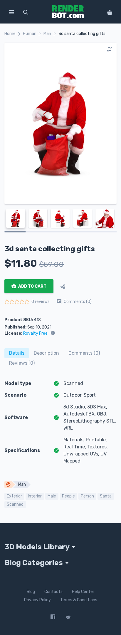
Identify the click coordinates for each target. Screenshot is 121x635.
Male (52, 496)
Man (47, 33)
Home (10, 33)
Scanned (15, 504)
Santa (106, 496)
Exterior (14, 496)
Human (29, 33)
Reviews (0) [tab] (22, 363)
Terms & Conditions (78, 599)
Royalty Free (35, 333)
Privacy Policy (37, 599)
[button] (11, 12)
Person (87, 496)
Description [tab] (46, 353)
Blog (31, 591)
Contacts (53, 591)
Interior (35, 496)
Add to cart (31, 286)
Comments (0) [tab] (84, 353)
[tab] (16, 353)
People (68, 496)
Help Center (83, 591)
